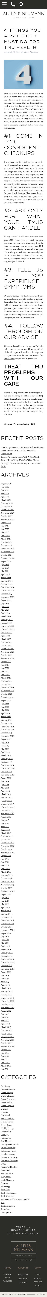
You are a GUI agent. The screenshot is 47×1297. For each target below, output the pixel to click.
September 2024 (7, 558)
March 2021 (6, 678)
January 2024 (6, 584)
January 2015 (6, 917)
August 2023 (6, 600)
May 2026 (5, 493)
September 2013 (7, 969)
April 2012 (5, 1024)
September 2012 (7, 1007)
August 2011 (6, 1049)
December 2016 (7, 842)
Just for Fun (6, 1138)
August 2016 (6, 855)
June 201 (4, 1069)
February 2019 (7, 758)
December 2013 (7, 959)
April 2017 (5, 829)
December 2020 (7, 687)
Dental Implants (7, 1105)
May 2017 (5, 826)
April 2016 (5, 868)
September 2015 (7, 891)
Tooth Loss (5, 1209)
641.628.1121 (41, 1295)
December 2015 (7, 881)
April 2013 (5, 985)
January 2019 (6, 762)
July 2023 (5, 603)
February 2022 (7, 642)
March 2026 (6, 500)
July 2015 (5, 897)
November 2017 (7, 807)
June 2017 (5, 823)
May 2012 (5, 1020)
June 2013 (5, 978)
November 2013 (7, 962)
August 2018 (6, 778)
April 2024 (5, 574)
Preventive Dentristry (9, 1160)
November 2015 (7, 884)
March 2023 (6, 616)
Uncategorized (6, 1212)
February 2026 (7, 503)
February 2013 (7, 991)
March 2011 (6, 1066)
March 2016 (6, 871)
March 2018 (6, 794)
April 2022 (5, 636)
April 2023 (5, 613)
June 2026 (5, 490)
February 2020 (7, 720)
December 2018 (7, 765)
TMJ (33, 424)
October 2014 (6, 927)
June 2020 (5, 707)
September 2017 (7, 813)
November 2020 (7, 690)
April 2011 (5, 1062)
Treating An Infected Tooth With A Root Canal (20, 457)
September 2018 (7, 775)
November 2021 (7, 652)
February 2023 (7, 619)
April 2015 (5, 907)
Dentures (4, 1108)
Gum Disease (6, 1125)
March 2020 (6, 716)
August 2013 (6, 972)
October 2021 (6, 655)
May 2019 (5, 749)
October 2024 (6, 555)
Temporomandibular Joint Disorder (15, 1199)
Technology (5, 1186)
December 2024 (7, 548)
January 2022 (6, 645)
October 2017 (6, 810)
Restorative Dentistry (9, 1167)
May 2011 (5, 1059)
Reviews (23, 1283)
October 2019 (6, 732)
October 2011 (6, 1043)
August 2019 (6, 739)
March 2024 (6, 577)
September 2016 (7, 852)
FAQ (37, 1275)
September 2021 (7, 658)
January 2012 (6, 1033)
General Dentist (7, 1122)
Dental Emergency (8, 1099)
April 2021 (5, 674)
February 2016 (7, 875)
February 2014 (7, 952)
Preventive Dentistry (22, 424)
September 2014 (7, 930)
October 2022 (6, 632)
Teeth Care (5, 1189)
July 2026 (5, 487)
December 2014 (7, 920)
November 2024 (7, 551)
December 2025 (7, 509)
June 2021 (5, 668)
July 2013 (5, 975)
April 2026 (5, 497)
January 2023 (6, 622)
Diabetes (4, 1112)
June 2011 (5, 1056)
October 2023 (6, 593)
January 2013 (6, 994)
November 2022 (7, 629)
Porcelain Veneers (7, 1154)
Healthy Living (7, 1128)
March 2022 (6, 639)
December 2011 (7, 1036)
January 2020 (6, 723)
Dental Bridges (7, 1092)
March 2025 (6, 539)
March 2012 (6, 1027)
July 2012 (5, 1014)
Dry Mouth (5, 1115)
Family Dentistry (7, 1118)
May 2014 (5, 943)
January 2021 (6, 684)
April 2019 (5, 752)
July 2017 (5, 820)
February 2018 (7, 797)
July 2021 (5, 665)
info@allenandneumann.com (13, 1295)
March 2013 (6, 988)
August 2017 (6, 817)
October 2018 (6, 771)
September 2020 (7, 697)
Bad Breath (5, 1086)
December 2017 (7, 804)
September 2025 (7, 519)
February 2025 (7, 542)
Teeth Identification (8, 1193)
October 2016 (6, 849)
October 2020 (6, 694)
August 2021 (6, 661)
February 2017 (7, 836)
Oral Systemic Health (9, 1144)
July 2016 (5, 859)
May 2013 (5, 981)
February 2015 (7, 914)
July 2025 (5, 526)
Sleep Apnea (6, 1176)
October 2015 (6, 888)
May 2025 (5, 532)
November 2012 (7, 1001)
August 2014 (6, 933)
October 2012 (6, 1004)
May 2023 (5, 610)
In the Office (6, 1131)
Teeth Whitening (7, 1196)
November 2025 (7, 513)
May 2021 (5, 671)
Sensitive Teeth (7, 1173)
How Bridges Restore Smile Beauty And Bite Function (23, 447)
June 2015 (5, 901)
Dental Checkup (7, 1096)
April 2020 (5, 713)
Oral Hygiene (6, 1141)
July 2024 (5, 564)
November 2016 (7, 846)
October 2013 (6, 965)
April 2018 (5, 791)
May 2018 (5, 788)
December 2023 (7, 587)
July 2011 (5, 1053)
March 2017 (6, 833)
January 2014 (6, 956)
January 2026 (6, 506)
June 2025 (5, 529)
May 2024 (5, 571)
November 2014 (7, 923)
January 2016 (6, 878)
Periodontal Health (8, 1151)
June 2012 (5, 1017)
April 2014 (5, 946)
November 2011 (7, 1040)
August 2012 (6, 1011)
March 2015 (6, 910)
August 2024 (6, 561)
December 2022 (7, 626)
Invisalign (4, 1134)
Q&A (3, 1164)
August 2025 (6, 522)
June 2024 (5, 568)
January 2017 (6, 839)
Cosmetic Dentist (8, 1089)
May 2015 (5, 904)
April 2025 (5, 535)
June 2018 (5, 784)
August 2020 (6, 700)
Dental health (6, 1102)
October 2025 (6, 516)
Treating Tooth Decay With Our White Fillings (20, 460)
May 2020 (5, 710)
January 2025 (6, 545)
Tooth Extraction (8, 1206)
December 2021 (7, 648)
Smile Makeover (7, 1180)
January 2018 (6, 800)
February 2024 (7, 581)
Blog (37, 1286)
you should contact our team (26, 308)
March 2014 (6, 949)
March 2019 (6, 755)
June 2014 (5, 939)
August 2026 (6, 483)
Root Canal (5, 1170)
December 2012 (7, 998)
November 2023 (7, 590)
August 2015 (6, 894)
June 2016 (5, 862)
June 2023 (5, 606)
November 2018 (7, 768)
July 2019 (5, 742)
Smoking (4, 1183)
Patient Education (8, 1147)
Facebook (22, 1279)
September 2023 (7, 597)
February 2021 (7, 681)
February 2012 (7, 1030)
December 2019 (7, 726)
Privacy (7, 1275)
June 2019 (5, 745)
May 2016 (5, 865)
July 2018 (5, 781)
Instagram (23, 1275)
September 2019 (7, 736)
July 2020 (5, 703)
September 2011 (7, 1046)
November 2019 (7, 729)
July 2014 (5, 936)
